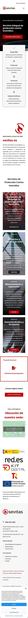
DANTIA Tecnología (16, 586)
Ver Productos (14, 227)
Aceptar (14, 604)
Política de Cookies (9, 615)
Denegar (14, 608)
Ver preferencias (14, 612)
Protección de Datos (18, 615)
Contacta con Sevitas (14, 394)
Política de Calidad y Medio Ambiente (12, 573)
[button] (26, 588)
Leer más (14, 312)
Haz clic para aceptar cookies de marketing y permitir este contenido (14, 429)
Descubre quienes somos (12, 36)
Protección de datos (8, 571)
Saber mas (14, 272)
